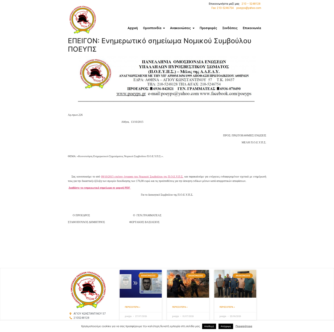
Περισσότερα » (132, 307)
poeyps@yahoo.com (248, 8)
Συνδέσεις (230, 28)
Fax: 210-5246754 (222, 8)
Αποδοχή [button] (209, 326)
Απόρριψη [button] (226, 326)
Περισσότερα (244, 326)
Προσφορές (208, 28)
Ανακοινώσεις (180, 28)
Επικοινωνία (252, 28)
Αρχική (133, 28)
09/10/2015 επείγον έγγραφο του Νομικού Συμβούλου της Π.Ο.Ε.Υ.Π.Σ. (142, 176)
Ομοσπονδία (152, 28)
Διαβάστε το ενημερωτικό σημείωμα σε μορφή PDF (100, 187)
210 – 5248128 (251, 3)
